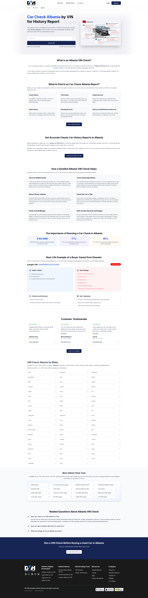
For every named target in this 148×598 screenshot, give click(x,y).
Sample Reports (96, 570)
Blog (93, 575)
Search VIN (51, 43)
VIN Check (60, 3)
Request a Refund (114, 573)
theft (61, 68)
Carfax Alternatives (97, 578)
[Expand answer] (28, 526)
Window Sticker (70, 3)
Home (28, 7)
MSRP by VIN (46, 580)
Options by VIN (46, 577)
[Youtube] (38, 574)
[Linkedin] (32, 574)
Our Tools (80, 3)
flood (62, 115)
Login (108, 3)
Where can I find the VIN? (33, 46)
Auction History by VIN (65, 577)
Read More (64, 333)
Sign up (116, 3)
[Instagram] (35, 574)
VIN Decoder (79, 570)
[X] (29, 574)
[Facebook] (26, 574)
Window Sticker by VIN (48, 572)
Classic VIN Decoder (81, 573)
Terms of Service (39, 590)
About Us (111, 570)
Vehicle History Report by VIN (65, 571)
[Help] (73, 38)
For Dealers (112, 581)
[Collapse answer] (28, 516)
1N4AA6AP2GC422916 (49, 264)
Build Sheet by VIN (47, 575)
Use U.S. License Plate (70, 46)
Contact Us (112, 575)
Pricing (94, 573)
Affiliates (111, 578)
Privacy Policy (28, 590)
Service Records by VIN (66, 574)
